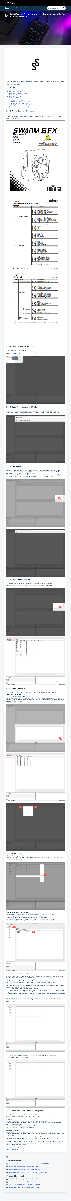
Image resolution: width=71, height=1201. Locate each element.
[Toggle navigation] (64, 2)
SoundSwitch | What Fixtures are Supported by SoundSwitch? (25, 1181)
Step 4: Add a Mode (14, 94)
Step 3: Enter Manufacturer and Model (18, 93)
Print (10, 1157)
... (12, 8)
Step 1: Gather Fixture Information (17, 90)
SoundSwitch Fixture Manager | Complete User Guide (23, 1166)
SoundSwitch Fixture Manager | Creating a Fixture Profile (24, 1169)
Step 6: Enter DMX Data (15, 98)
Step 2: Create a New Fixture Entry (17, 91)
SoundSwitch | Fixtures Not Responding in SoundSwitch (24, 1187)
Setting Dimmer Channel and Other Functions (22, 105)
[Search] (63, 8)
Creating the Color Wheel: (17, 100)
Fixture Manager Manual (12, 1149)
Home (7, 8)
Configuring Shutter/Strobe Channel (20, 103)
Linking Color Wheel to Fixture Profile (20, 101)
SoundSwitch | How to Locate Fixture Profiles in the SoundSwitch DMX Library (30, 1163)
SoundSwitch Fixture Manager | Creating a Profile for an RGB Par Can (28, 1172)
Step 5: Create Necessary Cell (16, 96)
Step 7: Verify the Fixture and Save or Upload (20, 106)
